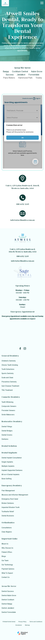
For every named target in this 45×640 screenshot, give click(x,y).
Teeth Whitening (7, 402)
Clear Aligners (7, 532)
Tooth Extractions (8, 369)
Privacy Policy (22, 621)
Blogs (4, 556)
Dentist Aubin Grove (9, 595)
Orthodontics (8, 522)
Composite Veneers (9, 406)
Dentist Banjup (7, 604)
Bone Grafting (7, 479)
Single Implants (7, 462)
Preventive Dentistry (9, 382)
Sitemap (27, 625)
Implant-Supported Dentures (12, 470)
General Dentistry (10, 355)
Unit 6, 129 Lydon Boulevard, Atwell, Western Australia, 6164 (22, 250)
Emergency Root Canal (10, 499)
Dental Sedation (9, 446)
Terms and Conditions (36, 621)
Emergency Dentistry (12, 485)
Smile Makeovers (8, 415)
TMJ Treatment (7, 390)
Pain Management (8, 491)
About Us (5, 544)
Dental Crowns (7, 435)
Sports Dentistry (8, 373)
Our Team (5, 561)
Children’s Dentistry (9, 361)
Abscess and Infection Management (15, 495)
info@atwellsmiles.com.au (22, 220)
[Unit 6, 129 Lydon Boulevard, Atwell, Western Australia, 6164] (22, 178)
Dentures (5, 439)
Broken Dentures (8, 503)
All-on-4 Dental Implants (10, 474)
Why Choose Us (7, 548)
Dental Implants (9, 452)
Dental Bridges (7, 431)
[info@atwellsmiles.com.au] (22, 213)
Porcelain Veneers (8, 410)
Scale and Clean (7, 378)
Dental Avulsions (8, 516)
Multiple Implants (8, 466)
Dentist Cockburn (8, 600)
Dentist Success (8, 591)
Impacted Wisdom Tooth (10, 507)
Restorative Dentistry (12, 421)
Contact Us (6, 577)
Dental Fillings (7, 427)
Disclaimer (18, 625)
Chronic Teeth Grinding (10, 365)
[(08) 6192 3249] (22, 197)
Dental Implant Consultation (12, 458)
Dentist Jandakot (8, 608)
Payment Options (8, 569)
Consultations (7, 528)
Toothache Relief (8, 512)
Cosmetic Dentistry (11, 397)
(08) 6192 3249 (22, 204)
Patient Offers (7, 552)
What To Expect (7, 573)
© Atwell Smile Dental (9, 621)
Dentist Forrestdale (9, 612)
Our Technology (7, 565)
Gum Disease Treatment (10, 386)
